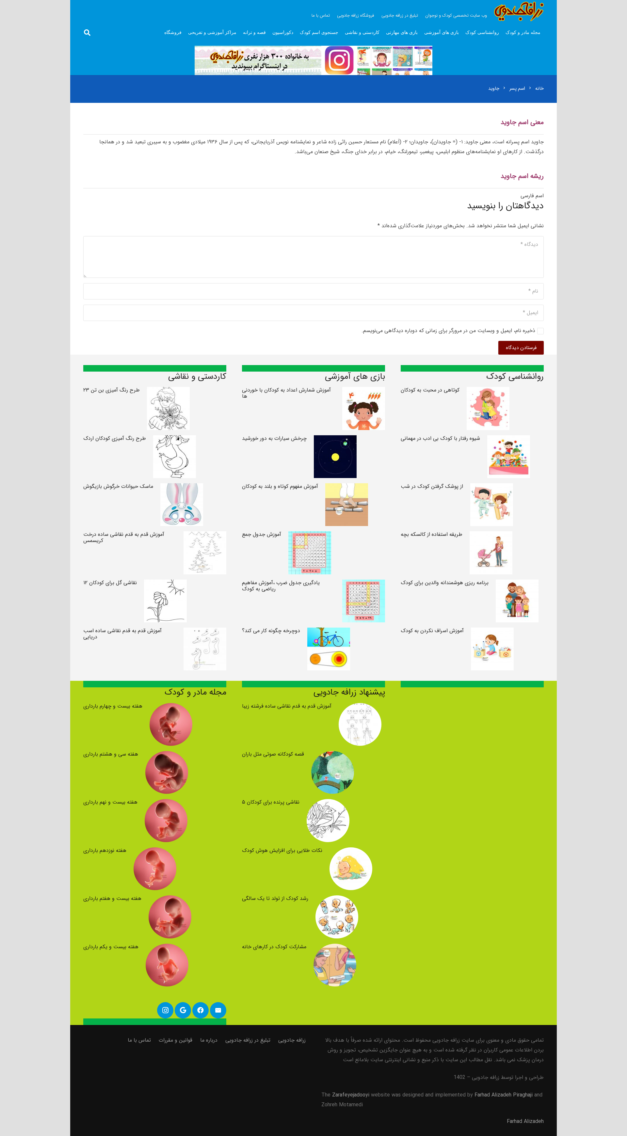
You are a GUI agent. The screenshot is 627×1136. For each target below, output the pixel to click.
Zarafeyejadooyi (350, 1095)
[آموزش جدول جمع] (309, 536)
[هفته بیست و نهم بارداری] (166, 804)
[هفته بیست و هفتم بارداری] (170, 900)
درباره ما (208, 1040)
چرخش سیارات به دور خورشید (274, 438)
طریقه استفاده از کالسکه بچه (431, 534)
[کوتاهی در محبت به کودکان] (488, 392)
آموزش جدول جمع (261, 534)
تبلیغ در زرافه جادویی (247, 1040)
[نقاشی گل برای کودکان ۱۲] (165, 584)
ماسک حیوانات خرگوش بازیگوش (118, 486)
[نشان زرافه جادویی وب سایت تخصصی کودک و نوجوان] (519, 11)
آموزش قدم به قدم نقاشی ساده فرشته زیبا (286, 706)
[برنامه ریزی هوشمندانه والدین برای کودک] (517, 584)
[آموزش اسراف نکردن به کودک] (492, 632)
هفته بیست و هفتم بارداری (112, 898)
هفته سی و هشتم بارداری (110, 754)
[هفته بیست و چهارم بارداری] (171, 708)
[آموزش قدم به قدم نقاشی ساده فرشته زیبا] (360, 708)
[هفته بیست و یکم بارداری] (167, 948)
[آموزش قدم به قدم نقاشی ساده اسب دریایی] (205, 632)
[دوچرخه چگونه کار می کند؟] (328, 632)
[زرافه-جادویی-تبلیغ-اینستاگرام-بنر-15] (313, 60)
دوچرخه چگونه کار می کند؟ (271, 631)
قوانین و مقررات (175, 1040)
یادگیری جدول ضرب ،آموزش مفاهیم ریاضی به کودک (281, 586)
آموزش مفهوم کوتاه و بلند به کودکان (280, 486)
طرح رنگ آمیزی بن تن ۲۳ (111, 390)
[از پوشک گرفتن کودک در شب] (491, 488)
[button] (87, 32)
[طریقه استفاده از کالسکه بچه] (491, 536)
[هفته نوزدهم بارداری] (155, 852)
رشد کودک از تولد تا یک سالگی (275, 898)
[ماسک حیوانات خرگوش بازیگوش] (181, 488)
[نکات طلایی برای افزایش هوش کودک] (351, 852)
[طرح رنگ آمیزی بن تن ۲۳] (168, 392)
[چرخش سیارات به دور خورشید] (335, 440)
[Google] (183, 1010)
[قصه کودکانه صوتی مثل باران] (332, 756)
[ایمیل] (218, 1010)
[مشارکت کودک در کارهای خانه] (335, 948)
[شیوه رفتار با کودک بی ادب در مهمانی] (508, 440)
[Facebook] (200, 1010)
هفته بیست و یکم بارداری (110, 947)
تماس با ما (139, 1040)
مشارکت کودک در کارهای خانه (274, 947)
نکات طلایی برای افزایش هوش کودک (282, 850)
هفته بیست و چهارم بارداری (112, 706)
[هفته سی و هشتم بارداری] (166, 756)
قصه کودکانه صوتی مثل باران (273, 754)
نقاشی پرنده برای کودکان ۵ (270, 802)
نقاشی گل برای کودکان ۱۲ (110, 583)
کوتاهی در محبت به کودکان (430, 390)
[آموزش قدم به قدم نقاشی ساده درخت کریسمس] (205, 536)
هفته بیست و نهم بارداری (110, 802)
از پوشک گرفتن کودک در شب (432, 486)
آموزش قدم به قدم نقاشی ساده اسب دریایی (122, 634)
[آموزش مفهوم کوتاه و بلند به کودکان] (346, 488)
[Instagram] (165, 1010)
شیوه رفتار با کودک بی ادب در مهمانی (440, 438)
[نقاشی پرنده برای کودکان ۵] (328, 804)
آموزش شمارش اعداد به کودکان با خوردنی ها (286, 393)
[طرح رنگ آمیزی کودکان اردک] (174, 440)
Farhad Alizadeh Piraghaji (503, 1095)
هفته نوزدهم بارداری (104, 850)
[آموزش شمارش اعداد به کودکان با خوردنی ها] (363, 392)
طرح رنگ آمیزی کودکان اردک (114, 438)
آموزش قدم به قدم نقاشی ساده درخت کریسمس (123, 537)
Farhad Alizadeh (525, 1121)
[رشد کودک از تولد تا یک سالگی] (336, 900)
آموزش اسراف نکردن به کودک (432, 631)
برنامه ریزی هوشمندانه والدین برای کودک (445, 583)
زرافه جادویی (292, 1040)
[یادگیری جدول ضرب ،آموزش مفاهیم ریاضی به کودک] (363, 584)
